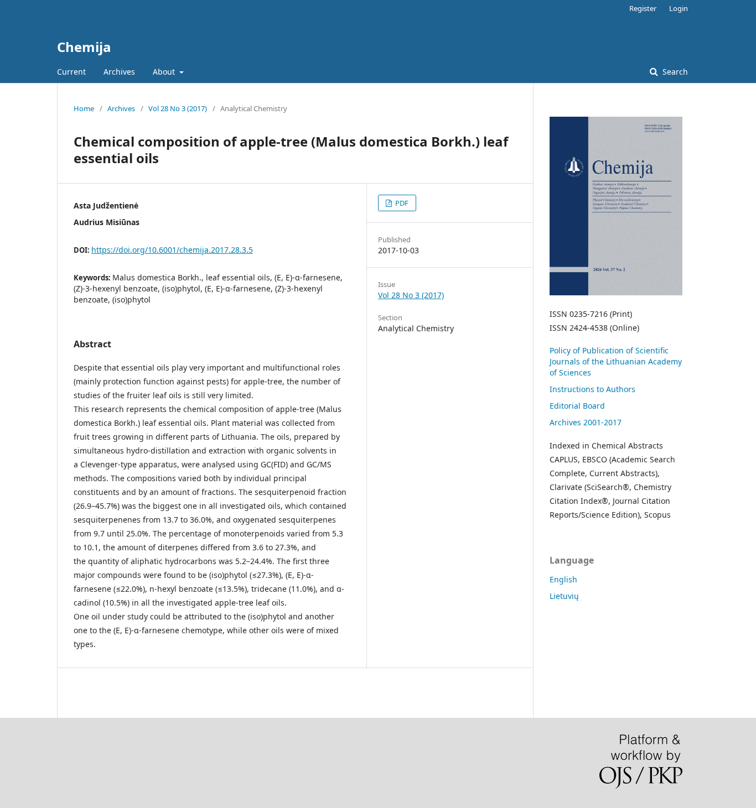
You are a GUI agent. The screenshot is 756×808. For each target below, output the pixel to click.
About (165, 71)
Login (678, 8)
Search (674, 71)
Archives (119, 71)
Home (84, 108)
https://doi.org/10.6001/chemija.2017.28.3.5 (172, 249)
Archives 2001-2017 (586, 422)
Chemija (84, 47)
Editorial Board (577, 405)
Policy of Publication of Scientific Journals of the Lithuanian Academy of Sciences (616, 361)
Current (71, 71)
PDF (400, 203)
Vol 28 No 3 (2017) (177, 108)
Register (642, 8)
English (563, 579)
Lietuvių (564, 596)
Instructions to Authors (592, 389)
